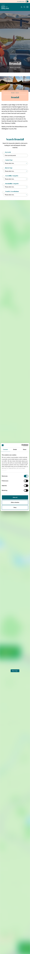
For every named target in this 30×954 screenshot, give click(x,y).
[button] (27, 7)
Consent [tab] (5, 449)
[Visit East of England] (5, 7)
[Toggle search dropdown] (24, 7)
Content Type (8, 160)
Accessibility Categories (11, 176)
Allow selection (15, 502)
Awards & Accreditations (12, 191)
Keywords (8, 152)
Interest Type (8, 168)
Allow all (15, 497)
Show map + (15, 670)
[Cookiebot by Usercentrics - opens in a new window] (21, 445)
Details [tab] (15, 449)
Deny (15, 507)
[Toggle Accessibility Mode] (26, 1)
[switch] (26, 481)
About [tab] (24, 449)
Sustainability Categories (12, 183)
